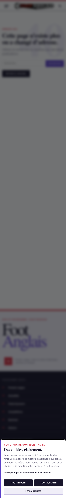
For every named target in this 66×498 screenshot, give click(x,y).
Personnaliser (33, 491)
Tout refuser (18, 483)
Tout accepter (48, 483)
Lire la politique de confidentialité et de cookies (27, 472)
